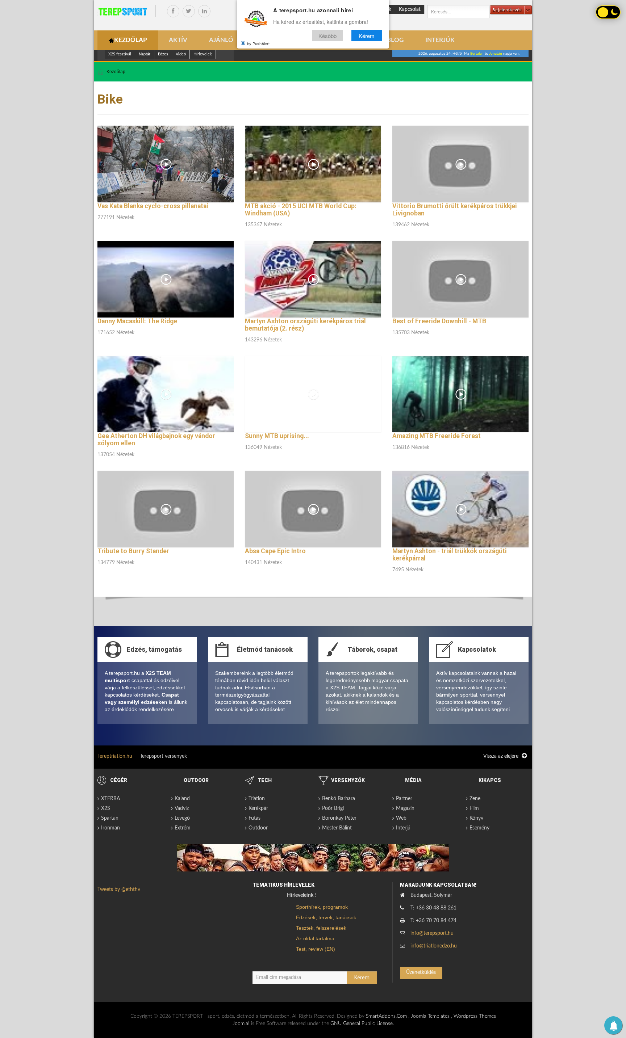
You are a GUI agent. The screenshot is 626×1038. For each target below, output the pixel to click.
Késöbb (327, 35)
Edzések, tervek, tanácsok (326, 917)
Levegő (182, 818)
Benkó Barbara (338, 798)
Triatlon (257, 798)
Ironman (110, 828)
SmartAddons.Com (386, 1016)
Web (401, 818)
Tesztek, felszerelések (321, 928)
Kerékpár (258, 808)
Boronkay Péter (339, 818)
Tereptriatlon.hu (114, 756)
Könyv (476, 818)
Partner (404, 798)
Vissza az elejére (501, 756)
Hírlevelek (202, 54)
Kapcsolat (410, 9)
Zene (475, 798)
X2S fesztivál (119, 54)
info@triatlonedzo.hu (433, 946)
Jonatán (495, 53)
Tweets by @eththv (118, 889)
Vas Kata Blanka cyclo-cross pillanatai (152, 206)
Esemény (479, 828)
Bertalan (477, 53)
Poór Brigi (333, 808)
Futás (254, 818)
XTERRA (110, 798)
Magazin (405, 808)
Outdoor (258, 828)
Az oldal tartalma (315, 938)
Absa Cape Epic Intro (275, 551)
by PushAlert (258, 43)
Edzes (163, 54)
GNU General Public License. (362, 1023)
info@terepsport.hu (432, 933)
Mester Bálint (337, 828)
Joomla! (241, 1023)
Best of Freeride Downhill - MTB (439, 321)
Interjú (403, 828)
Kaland (182, 798)
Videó (181, 54)
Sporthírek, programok (322, 907)
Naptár (144, 54)
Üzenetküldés (421, 972)
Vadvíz (182, 808)
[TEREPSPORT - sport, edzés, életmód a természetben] (122, 11)
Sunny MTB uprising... (277, 436)
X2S (105, 808)
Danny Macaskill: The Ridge (137, 321)
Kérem (367, 35)
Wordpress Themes (475, 1016)
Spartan (109, 818)
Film (474, 808)
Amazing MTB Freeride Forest (436, 436)
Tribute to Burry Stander (133, 551)
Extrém (183, 828)
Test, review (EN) (315, 949)
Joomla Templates (430, 1016)
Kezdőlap (116, 71)
